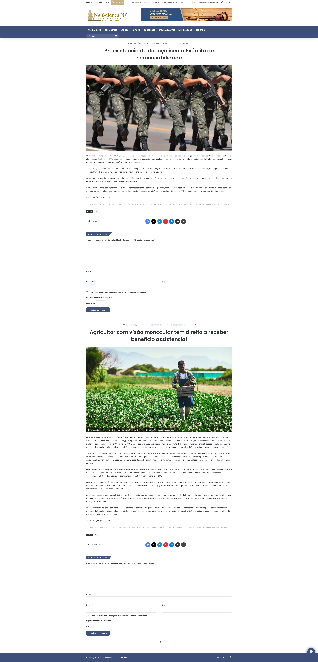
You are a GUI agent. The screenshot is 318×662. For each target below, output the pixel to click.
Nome (89, 271)
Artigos (124, 30)
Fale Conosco (185, 30)
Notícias (136, 30)
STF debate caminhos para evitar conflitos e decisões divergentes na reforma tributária (159, 2)
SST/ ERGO (200, 30)
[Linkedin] (159, 221)
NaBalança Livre (167, 30)
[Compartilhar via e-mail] (177, 221)
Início (131, 43)
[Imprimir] (183, 221)
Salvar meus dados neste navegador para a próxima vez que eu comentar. (117, 292)
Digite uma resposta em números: (99, 297)
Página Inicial (94, 30)
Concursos (149, 30)
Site (163, 282)
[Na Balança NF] (106, 15)
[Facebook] (147, 221)
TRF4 (96, 212)
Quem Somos (111, 30)
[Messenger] (171, 221)
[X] (153, 221)
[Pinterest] (165, 221)
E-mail (89, 282)
